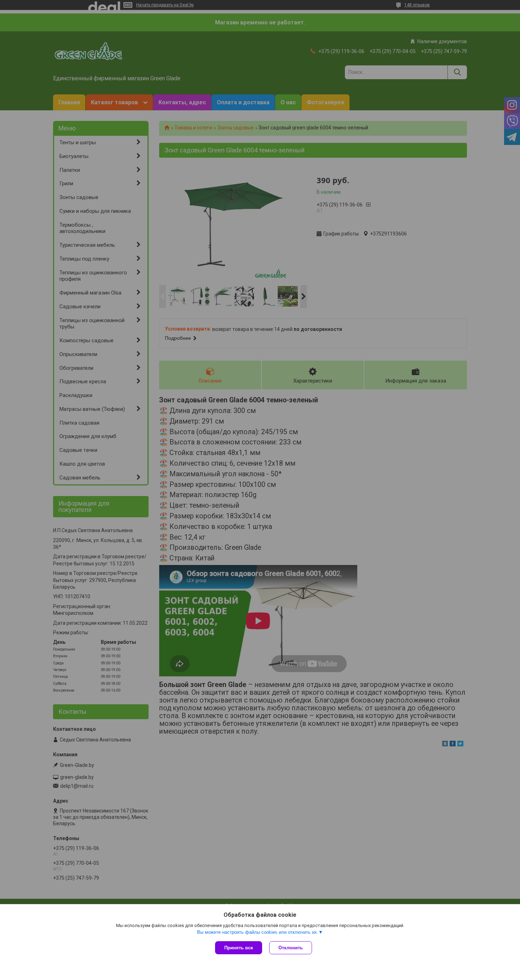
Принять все (238, 947)
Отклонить (290, 947)
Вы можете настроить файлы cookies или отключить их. (257, 932)
